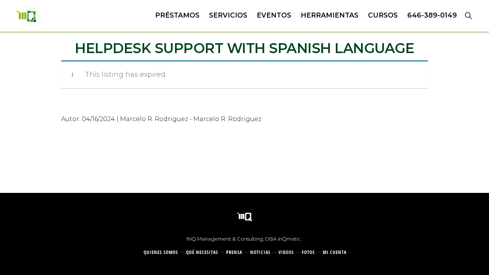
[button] (468, 15)
